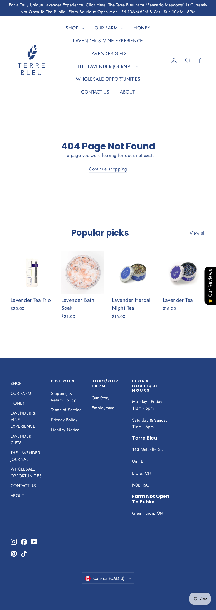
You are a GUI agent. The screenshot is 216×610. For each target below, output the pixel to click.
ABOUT (127, 92)
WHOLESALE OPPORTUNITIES (108, 79)
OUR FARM (107, 27)
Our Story (101, 398)
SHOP (73, 27)
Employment (103, 408)
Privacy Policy (64, 420)
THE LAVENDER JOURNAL (106, 66)
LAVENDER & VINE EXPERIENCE (108, 40)
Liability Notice (65, 430)
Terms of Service (66, 410)
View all (197, 233)
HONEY (142, 27)
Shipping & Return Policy (63, 396)
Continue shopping (108, 169)
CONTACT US (95, 92)
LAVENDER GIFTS (108, 53)
